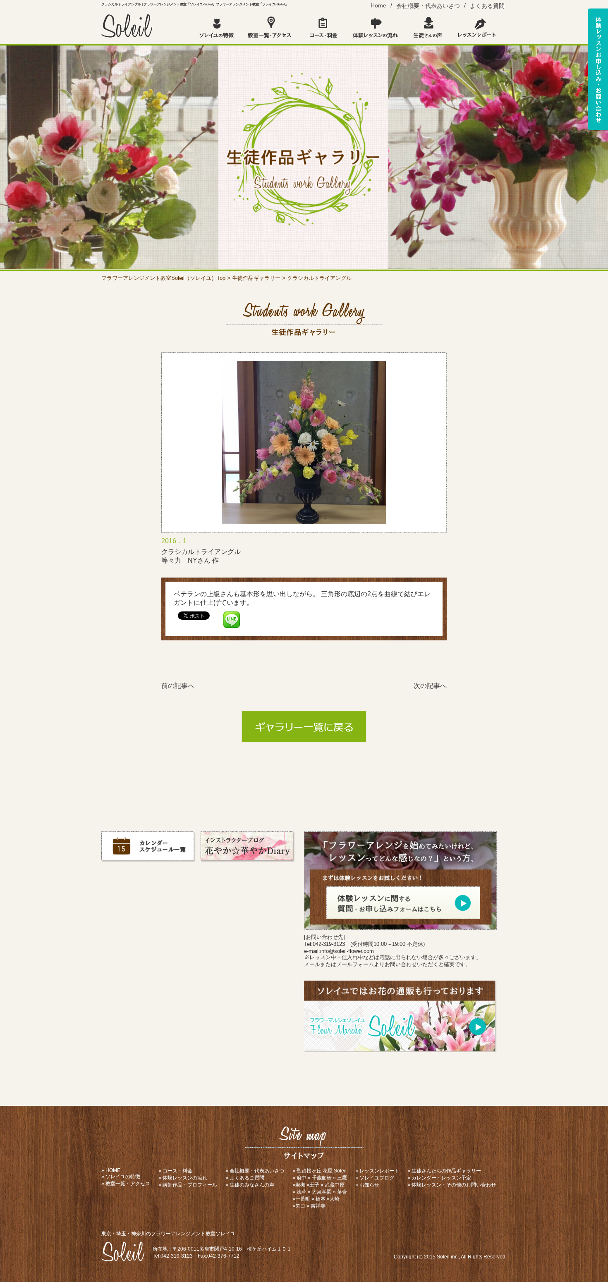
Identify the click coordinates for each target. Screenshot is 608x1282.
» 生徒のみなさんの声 (249, 1185)
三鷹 (342, 1178)
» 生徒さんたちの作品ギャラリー (444, 1171)
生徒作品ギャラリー (256, 278)
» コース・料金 (175, 1171)
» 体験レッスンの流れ (182, 1178)
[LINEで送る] (231, 614)
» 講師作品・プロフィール (187, 1185)
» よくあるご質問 (244, 1178)
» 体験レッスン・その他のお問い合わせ (451, 1185)
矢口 (300, 1206)
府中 (301, 1178)
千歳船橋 (322, 1178)
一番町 (302, 1199)
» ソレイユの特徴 (120, 1176)
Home (378, 5)
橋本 (321, 1199)
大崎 (335, 1199)
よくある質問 (487, 5)
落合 (342, 1192)
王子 (314, 1185)
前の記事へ (177, 685)
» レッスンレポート (377, 1171)
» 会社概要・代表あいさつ (254, 1171)
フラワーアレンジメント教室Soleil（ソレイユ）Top (163, 278)
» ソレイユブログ (374, 1178)
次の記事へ (430, 685)
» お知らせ (367, 1185)
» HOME (110, 1170)
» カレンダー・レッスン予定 (439, 1178)
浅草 (301, 1192)
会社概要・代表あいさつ (428, 5)
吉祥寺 (318, 1206)
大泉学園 (322, 1192)
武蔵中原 (335, 1185)
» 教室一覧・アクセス (125, 1184)
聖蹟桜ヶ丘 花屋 (315, 1171)
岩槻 (300, 1185)
